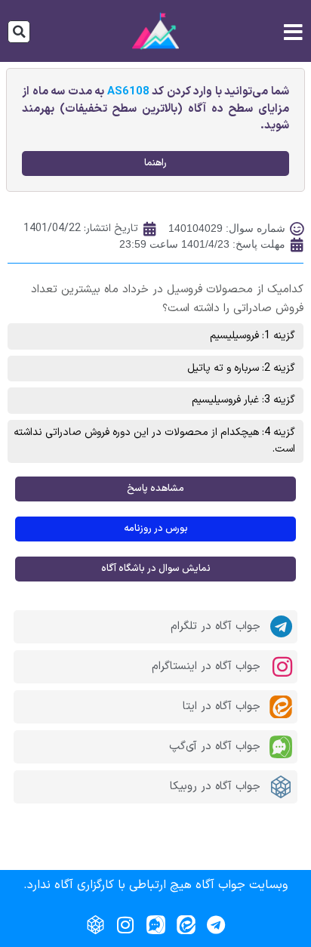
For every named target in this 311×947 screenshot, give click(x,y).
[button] (19, 31)
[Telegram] (216, 924)
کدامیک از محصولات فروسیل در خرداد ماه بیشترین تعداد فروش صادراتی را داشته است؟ (167, 299)
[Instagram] (125, 924)
